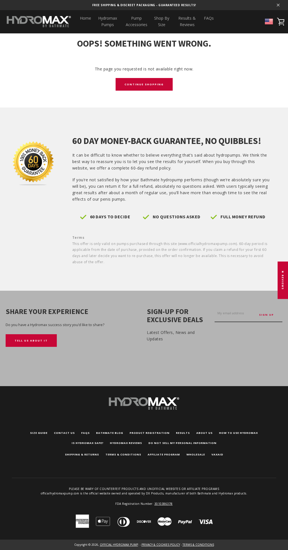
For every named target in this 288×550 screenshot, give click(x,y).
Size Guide (39, 433)
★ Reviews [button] (283, 280)
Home (85, 18)
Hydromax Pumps (107, 21)
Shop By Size (161, 21)
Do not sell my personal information (182, 443)
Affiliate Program (164, 454)
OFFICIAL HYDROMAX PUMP (119, 545)
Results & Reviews (187, 21)
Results (183, 433)
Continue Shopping (144, 84)
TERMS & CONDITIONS (198, 545)
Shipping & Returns (82, 454)
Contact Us (64, 433)
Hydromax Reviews (126, 443)
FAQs (209, 18)
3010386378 (163, 504)
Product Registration (150, 433)
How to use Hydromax (238, 433)
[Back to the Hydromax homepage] (144, 408)
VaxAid (217, 454)
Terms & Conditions (123, 454)
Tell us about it (31, 340)
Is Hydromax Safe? (88, 443)
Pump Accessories (136, 21)
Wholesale (195, 454)
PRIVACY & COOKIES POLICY (160, 545)
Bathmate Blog (109, 433)
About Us (204, 433)
